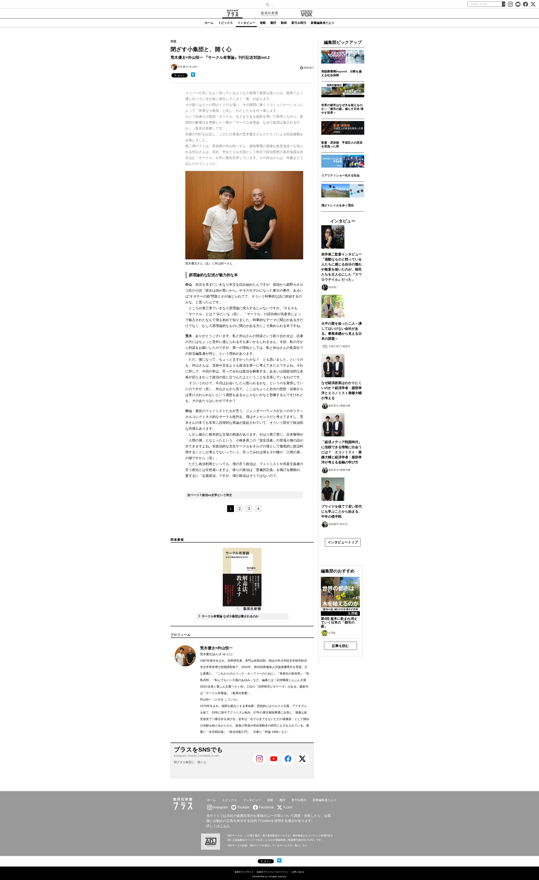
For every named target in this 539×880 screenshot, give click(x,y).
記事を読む (340, 646)
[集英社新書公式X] (533, 4)
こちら (225, 826)
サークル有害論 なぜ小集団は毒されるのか (230, 616)
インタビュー (246, 22)
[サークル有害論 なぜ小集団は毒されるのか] (242, 579)
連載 (263, 22)
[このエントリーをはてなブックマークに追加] (193, 74)
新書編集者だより (322, 22)
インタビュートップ (343, 542)
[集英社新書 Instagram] (510, 4)
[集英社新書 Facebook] (525, 4)
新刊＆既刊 (298, 22)
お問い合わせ (298, 872)
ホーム (209, 22)
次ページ (209, 495)
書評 (273, 22)
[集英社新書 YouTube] (517, 4)
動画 (284, 22)
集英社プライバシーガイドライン (272, 872)
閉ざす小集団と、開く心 (190, 762)
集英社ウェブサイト (244, 872)
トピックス (225, 22)
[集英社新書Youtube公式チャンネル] (274, 764)
